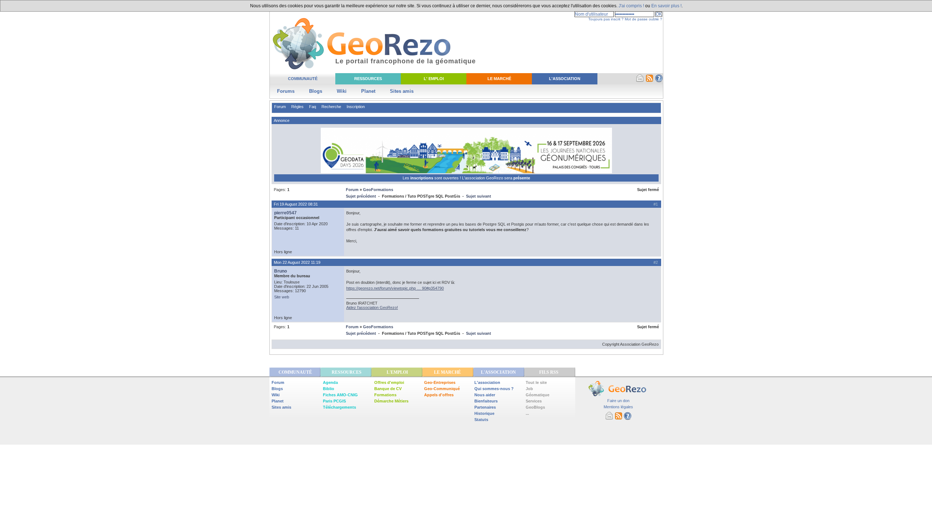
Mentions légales (618, 407)
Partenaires (485, 407)
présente (521, 178)
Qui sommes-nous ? (494, 388)
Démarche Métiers (391, 401)
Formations (385, 395)
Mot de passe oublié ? (643, 19)
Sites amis (402, 91)
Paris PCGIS (334, 401)
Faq (312, 106)
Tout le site (536, 382)
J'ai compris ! (631, 6)
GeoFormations (378, 189)
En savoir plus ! (666, 6)
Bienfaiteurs (486, 401)
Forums (286, 91)
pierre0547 (285, 212)
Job (529, 388)
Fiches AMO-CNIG (340, 395)
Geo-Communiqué (442, 388)
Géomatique (537, 395)
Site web (281, 297)
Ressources (368, 78)
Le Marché (499, 78)
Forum (280, 106)
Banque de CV (388, 388)
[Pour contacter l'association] (640, 81)
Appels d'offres (439, 395)
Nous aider (484, 395)
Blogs (315, 91)
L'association (487, 382)
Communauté (302, 78)
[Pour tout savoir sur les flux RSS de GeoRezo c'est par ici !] (649, 81)
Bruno (280, 271)
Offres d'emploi (389, 382)
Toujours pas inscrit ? (606, 19)
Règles (297, 106)
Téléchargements (339, 407)
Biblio (328, 388)
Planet (368, 91)
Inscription (356, 106)
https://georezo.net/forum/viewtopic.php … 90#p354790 (395, 288)
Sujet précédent (361, 196)
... (527, 413)
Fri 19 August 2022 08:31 (296, 204)
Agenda (330, 382)
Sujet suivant (478, 196)
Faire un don (618, 400)
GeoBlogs (535, 407)
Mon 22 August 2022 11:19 (297, 262)
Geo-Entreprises (439, 382)
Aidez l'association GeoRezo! (372, 307)
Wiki (342, 91)
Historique (484, 413)
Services (534, 401)
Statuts (481, 419)
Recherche (331, 106)
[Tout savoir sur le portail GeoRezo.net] (659, 81)
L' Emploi (434, 78)
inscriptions (422, 178)
